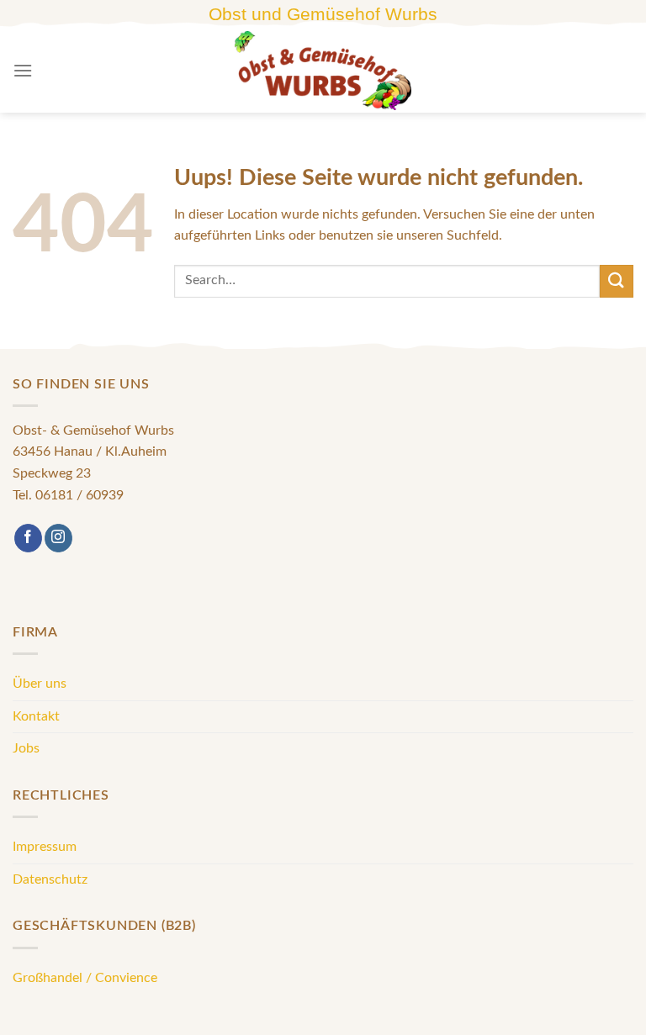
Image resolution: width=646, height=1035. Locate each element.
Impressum (45, 846)
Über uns (39, 683)
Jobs (26, 748)
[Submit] (616, 281)
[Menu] (23, 70)
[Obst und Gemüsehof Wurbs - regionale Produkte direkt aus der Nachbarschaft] (323, 70)
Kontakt (36, 716)
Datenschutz (50, 879)
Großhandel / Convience (85, 978)
